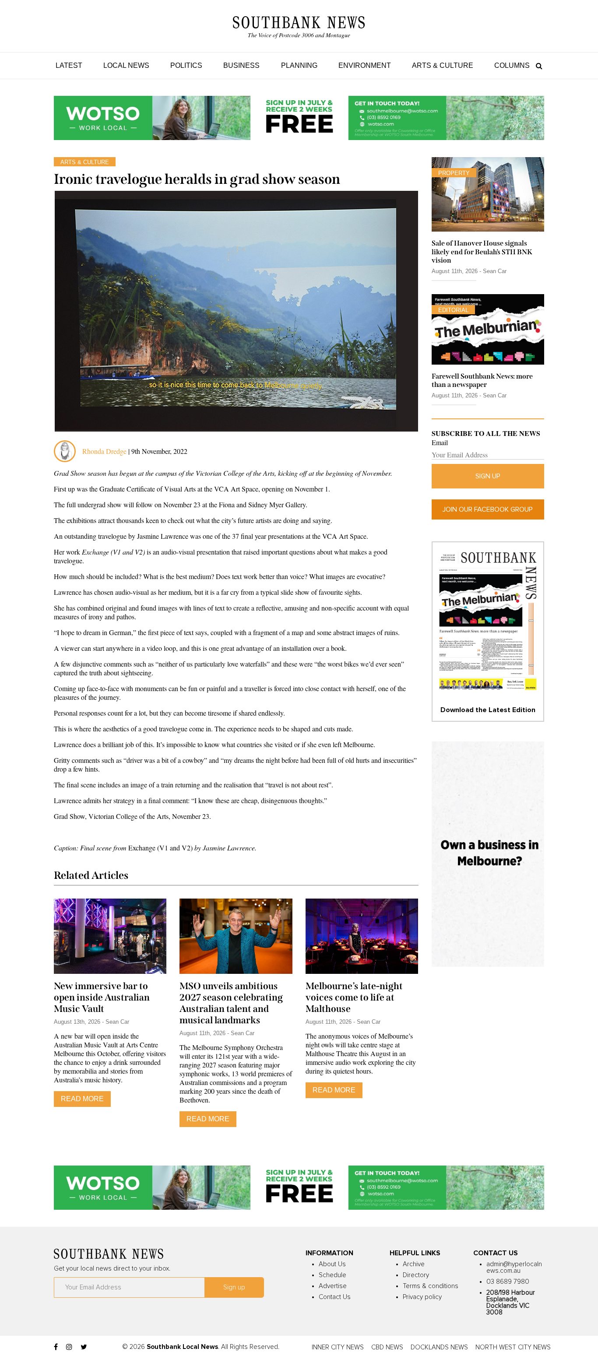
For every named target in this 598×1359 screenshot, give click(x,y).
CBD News (387, 1347)
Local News (126, 65)
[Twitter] (84, 1347)
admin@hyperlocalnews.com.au (514, 1267)
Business (241, 65)
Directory (416, 1275)
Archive (414, 1264)
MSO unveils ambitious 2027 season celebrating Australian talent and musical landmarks (231, 1003)
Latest (69, 65)
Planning (299, 65)
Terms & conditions (430, 1286)
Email (440, 442)
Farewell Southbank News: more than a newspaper (482, 380)
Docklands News (439, 1347)
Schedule (332, 1275)
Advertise (333, 1286)
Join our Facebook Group (488, 509)
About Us (332, 1264)
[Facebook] (56, 1347)
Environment (364, 65)
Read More (82, 1099)
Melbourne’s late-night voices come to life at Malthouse (354, 997)
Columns (512, 65)
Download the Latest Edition (487, 710)
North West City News (513, 1347)
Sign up (487, 476)
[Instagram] (69, 1347)
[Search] (536, 65)
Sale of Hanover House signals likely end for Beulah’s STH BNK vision (482, 251)
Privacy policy (422, 1297)
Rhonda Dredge (104, 451)
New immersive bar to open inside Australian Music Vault (102, 997)
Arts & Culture (442, 65)
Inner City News (338, 1347)
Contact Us (335, 1297)
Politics (186, 65)
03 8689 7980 (507, 1281)
